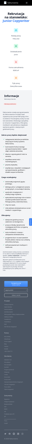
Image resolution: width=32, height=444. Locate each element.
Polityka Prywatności (9, 401)
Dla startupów (7, 364)
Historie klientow (8, 309)
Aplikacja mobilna (8, 317)
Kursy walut (7, 377)
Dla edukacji (7, 362)
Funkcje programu (8, 304)
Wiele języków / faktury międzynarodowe (14, 314)
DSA (5, 406)
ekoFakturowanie (8, 312)
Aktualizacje (7, 339)
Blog (5, 344)
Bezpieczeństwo (8, 404)
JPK (5, 416)
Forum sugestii (8, 341)
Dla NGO (6, 367)
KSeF (5, 324)
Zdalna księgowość (9, 389)
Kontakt (6, 349)
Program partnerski (9, 369)
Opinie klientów (8, 307)
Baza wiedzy (7, 336)
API (5, 411)
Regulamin (7, 399)
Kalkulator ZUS (8, 360)
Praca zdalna (7, 387)
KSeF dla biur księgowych (10, 326)
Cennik (6, 374)
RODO (5, 409)
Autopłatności (7, 319)
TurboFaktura (7, 322)
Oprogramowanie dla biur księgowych (13, 382)
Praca (5, 421)
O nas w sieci (7, 379)
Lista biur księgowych (9, 384)
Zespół (6, 423)
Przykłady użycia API (9, 414)
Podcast (6, 346)
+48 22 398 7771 (8, 351)
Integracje (6, 372)
